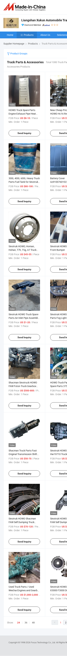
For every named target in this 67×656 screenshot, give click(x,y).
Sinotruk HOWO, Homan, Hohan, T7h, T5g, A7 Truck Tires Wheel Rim (22, 250)
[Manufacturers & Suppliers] (25, 7)
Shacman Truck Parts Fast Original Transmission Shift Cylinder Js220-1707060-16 (23, 454)
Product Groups (18, 53)
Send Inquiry (24, 133)
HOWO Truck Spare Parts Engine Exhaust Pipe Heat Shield (22, 113)
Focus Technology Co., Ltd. (43, 642)
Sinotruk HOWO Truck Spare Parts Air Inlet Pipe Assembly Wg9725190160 (24, 318)
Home (10, 34)
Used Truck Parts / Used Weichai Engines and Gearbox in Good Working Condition (24, 590)
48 (33, 622)
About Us (45, 34)
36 (26, 622)
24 (18, 622)
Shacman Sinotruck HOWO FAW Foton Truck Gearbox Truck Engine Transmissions (23, 386)
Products (29, 34)
